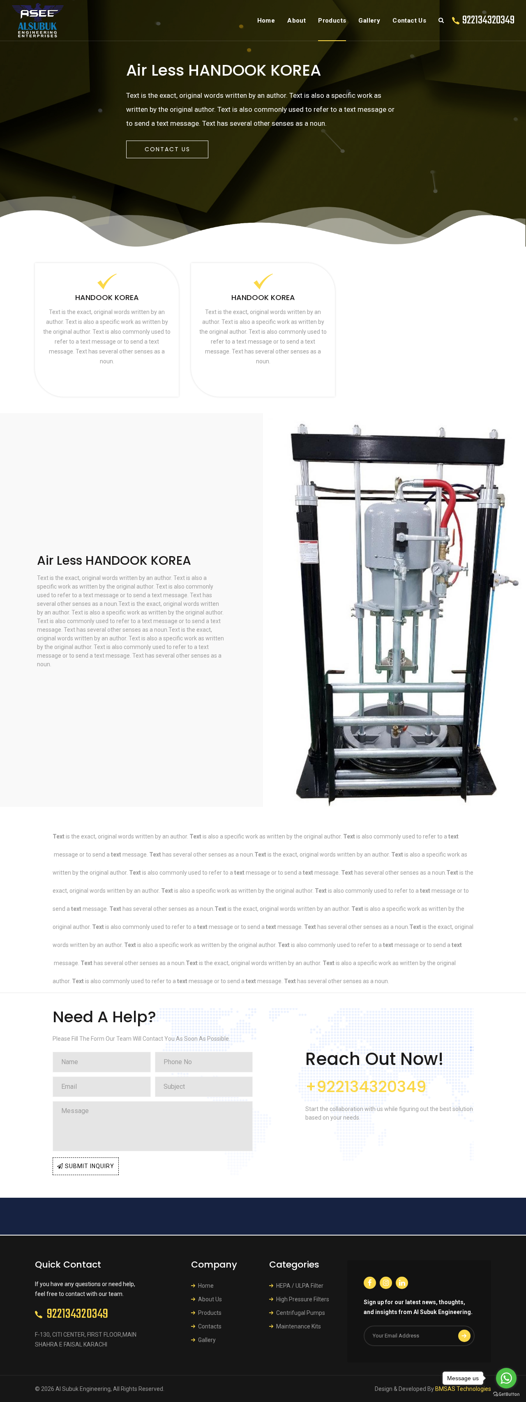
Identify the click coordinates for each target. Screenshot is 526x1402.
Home (266, 20)
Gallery (369, 20)
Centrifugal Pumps (300, 1313)
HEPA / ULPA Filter (299, 1285)
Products (332, 20)
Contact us (167, 149)
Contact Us (409, 20)
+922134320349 (365, 1086)
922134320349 (488, 20)
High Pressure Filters (302, 1299)
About (296, 20)
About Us (210, 1299)
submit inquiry (88, 1166)
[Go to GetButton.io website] (506, 1393)
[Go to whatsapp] (506, 1378)
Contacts (209, 1326)
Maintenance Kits (298, 1326)
